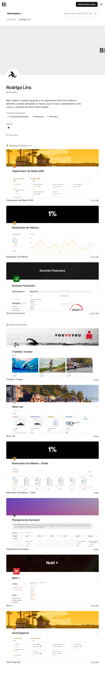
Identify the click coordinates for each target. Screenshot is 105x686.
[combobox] (80, 13)
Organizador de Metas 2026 (19, 200)
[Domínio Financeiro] (52, 286)
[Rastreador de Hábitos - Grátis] (52, 465)
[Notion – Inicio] (4, 4)
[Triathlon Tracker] (52, 352)
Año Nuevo (53, 117)
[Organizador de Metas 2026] (52, 173)
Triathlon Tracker (14, 379)
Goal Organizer (13, 662)
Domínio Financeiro (15, 313)
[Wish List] (52, 409)
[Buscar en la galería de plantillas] (95, 13)
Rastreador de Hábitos (17, 256)
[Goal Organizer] (52, 635)
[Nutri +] (52, 579)
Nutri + (9, 605)
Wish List (10, 436)
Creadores (11, 19)
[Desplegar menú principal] (101, 4)
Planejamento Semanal (17, 549)
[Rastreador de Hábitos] (52, 230)
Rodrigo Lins (24, 19)
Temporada (38, 117)
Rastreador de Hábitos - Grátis (21, 492)
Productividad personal (19, 117)
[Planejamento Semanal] (52, 522)
